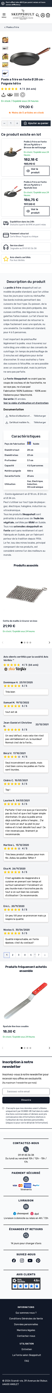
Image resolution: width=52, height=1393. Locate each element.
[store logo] (23, 15)
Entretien (27, 1349)
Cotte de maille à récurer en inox (20, 621)
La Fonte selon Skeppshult (26, 1355)
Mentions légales (26, 1330)
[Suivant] (49, 642)
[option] (5, 40)
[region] (5, 56)
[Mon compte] (42, 15)
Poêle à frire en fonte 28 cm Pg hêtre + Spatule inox (35, 185)
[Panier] (48, 15)
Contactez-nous (26, 1336)
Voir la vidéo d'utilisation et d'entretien (26, 403)
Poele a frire (12, 27)
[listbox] (5, 56)
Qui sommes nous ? (26, 1312)
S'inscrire (26, 1100)
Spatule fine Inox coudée (16, 1026)
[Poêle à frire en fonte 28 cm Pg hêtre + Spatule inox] (12, 191)
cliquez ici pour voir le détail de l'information (26, 1123)
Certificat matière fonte (20, 422)
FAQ (27, 1361)
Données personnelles (26, 1324)
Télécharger (40, 416)
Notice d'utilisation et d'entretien (25, 416)
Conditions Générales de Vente (26, 1318)
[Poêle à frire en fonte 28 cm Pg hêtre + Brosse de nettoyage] (12, 150)
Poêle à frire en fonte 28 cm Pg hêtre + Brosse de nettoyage (35, 145)
